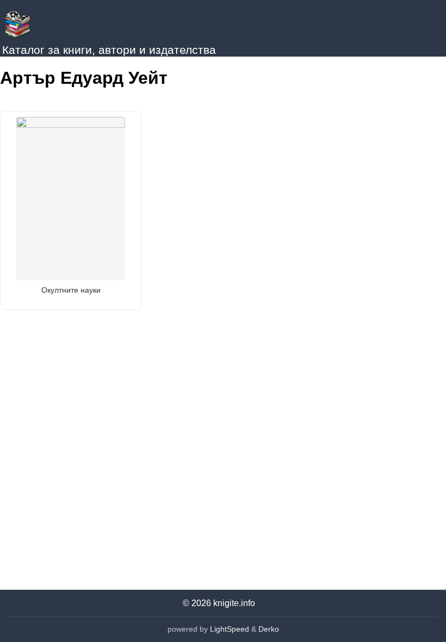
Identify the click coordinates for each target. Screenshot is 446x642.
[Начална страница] (54, 22)
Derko (268, 629)
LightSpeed (229, 629)
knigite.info (234, 603)
